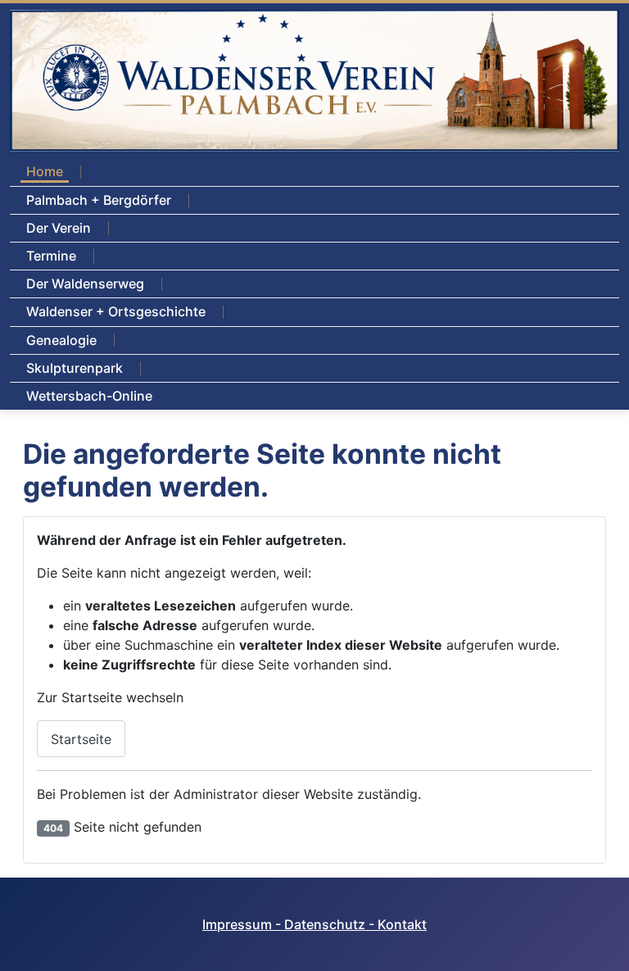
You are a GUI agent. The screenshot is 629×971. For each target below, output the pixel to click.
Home (44, 171)
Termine (51, 255)
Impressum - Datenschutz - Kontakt (314, 924)
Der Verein (58, 228)
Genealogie (61, 340)
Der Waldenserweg (85, 283)
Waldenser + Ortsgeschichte (116, 311)
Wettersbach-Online (89, 396)
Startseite (81, 739)
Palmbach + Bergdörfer (98, 200)
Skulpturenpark (74, 368)
